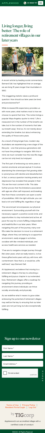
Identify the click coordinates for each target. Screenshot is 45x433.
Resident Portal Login (15, 407)
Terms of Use (12, 405)
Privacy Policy (28, 405)
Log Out (32, 407)
